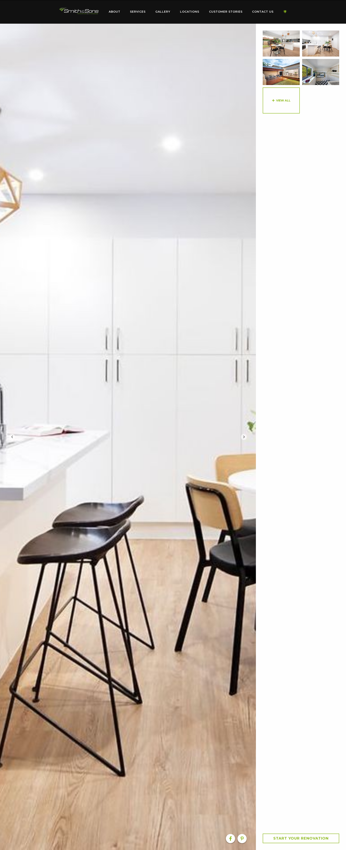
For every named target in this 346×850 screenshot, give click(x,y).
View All (283, 100)
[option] (128, 437)
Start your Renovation (301, 838)
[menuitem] (79, 12)
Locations (189, 11)
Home (79, 11)
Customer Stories (225, 11)
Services (138, 11)
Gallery (162, 11)
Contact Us (263, 11)
